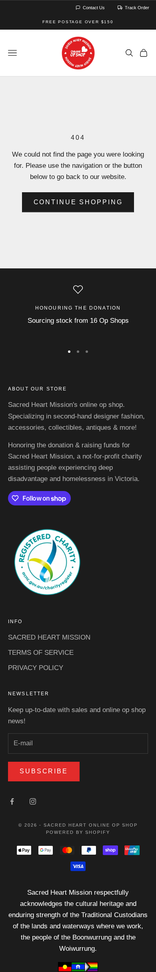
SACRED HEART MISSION (49, 637)
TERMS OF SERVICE (41, 652)
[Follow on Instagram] (33, 801)
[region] (78, 311)
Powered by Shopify (78, 832)
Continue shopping (78, 202)
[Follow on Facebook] (12, 801)
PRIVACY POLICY (35, 668)
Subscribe (44, 771)
